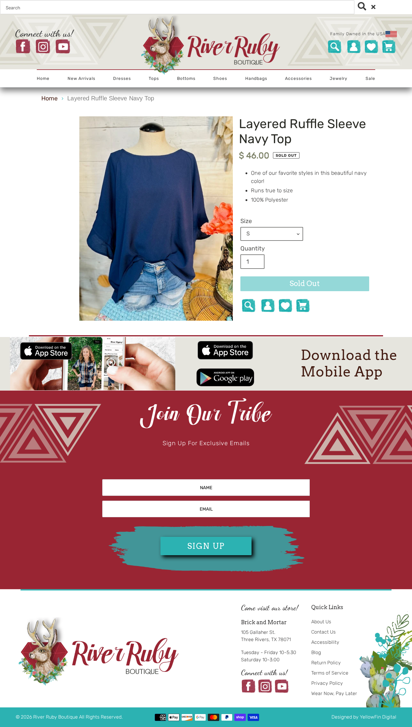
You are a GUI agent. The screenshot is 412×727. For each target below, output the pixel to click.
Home (49, 98)
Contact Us (323, 632)
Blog (316, 652)
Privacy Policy (327, 683)
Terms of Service (329, 673)
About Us (321, 622)
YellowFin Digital (378, 717)
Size (246, 221)
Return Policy (326, 663)
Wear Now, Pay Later (334, 693)
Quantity (252, 248)
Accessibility (325, 642)
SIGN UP (206, 546)
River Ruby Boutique (56, 717)
